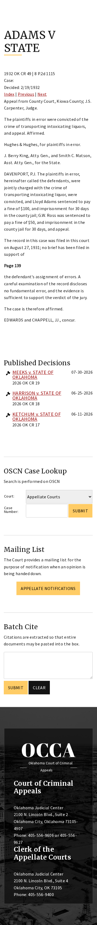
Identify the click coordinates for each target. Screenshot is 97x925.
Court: (9, 496)
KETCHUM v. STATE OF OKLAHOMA (36, 416)
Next (42, 94)
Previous (26, 94)
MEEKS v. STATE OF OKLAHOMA (32, 374)
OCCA (48, 750)
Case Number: (11, 510)
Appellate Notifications (48, 588)
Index (9, 94)
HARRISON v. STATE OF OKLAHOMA (36, 395)
